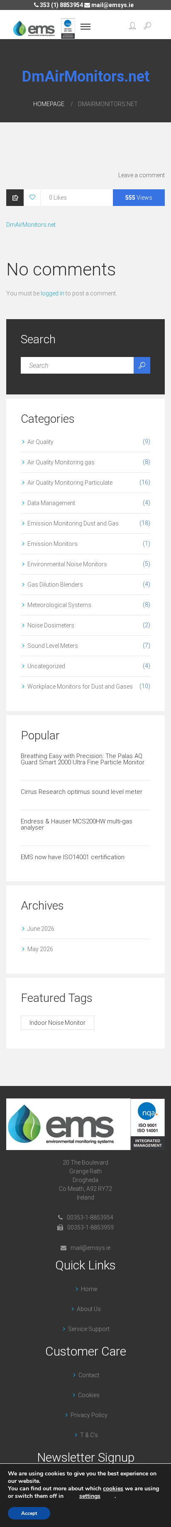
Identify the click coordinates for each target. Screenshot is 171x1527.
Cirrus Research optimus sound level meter (81, 792)
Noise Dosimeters (50, 625)
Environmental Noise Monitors (67, 564)
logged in (52, 293)
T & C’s (89, 1435)
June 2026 (40, 928)
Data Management (51, 503)
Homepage (48, 104)
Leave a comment (141, 175)
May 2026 (40, 949)
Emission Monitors (52, 543)
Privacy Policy (89, 1415)
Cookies (89, 1395)
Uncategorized (46, 666)
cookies (113, 1488)
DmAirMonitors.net (31, 224)
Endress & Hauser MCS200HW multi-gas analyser (76, 824)
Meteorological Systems (59, 605)
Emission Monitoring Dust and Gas (73, 523)
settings (89, 1496)
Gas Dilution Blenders (55, 584)
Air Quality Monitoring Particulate (69, 482)
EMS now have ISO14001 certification (73, 857)
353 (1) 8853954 (61, 5)
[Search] (142, 365)
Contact (88, 1375)
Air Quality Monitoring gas (61, 462)
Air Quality (40, 442)
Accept (29, 1513)
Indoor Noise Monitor (57, 1022)
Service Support (89, 1329)
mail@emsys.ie (112, 5)
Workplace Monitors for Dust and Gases (80, 686)
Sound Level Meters (52, 645)
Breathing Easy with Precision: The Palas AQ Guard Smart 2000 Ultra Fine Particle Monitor (82, 759)
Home (89, 1289)
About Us (89, 1309)
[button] (132, 26)
